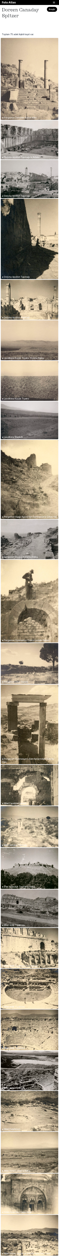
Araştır (52, 9)
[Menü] (54, 2)
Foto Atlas (9, 2)
